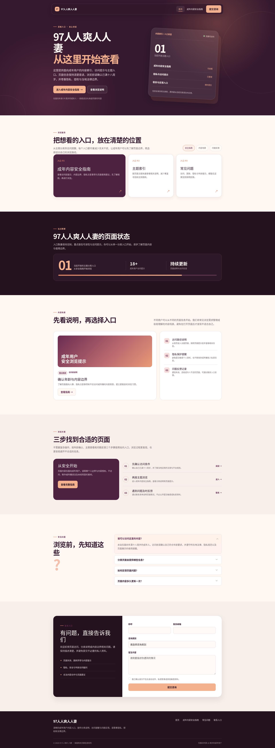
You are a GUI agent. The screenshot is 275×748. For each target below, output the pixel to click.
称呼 (130, 624)
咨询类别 (132, 638)
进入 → (219, 479)
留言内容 (132, 652)
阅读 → (219, 466)
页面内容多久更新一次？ (130, 581)
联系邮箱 (177, 624)
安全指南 (188, 147)
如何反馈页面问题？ (128, 570)
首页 (180, 9)
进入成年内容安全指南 (69, 89)
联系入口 (218, 719)
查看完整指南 (68, 484)
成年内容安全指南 (195, 9)
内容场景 (202, 147)
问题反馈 (215, 147)
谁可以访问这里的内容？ (130, 538)
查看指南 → (67, 392)
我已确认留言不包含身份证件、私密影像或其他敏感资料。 (156, 679)
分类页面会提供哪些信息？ (131, 560)
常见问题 (206, 719)
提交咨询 (213, 9)
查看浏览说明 (97, 89)
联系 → (219, 492)
